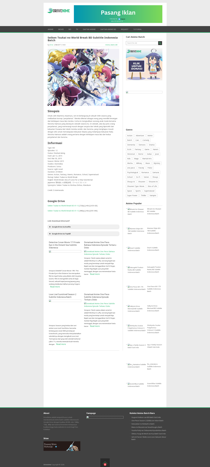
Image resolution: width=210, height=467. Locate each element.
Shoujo (155, 177)
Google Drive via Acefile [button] (61, 227)
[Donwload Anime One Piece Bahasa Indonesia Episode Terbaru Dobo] (100, 254)
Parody (141, 168)
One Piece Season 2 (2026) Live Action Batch (147, 420)
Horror (140, 154)
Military (139, 163)
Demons (142, 145)
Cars (137, 140)
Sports (138, 191)
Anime (50, 29)
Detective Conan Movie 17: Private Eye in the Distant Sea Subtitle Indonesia (64, 245)
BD (70, 29)
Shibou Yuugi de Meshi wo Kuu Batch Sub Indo (148, 434)
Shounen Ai (153, 181)
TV (77, 29)
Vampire (153, 195)
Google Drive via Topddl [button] (61, 234)
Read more (55, 286)
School (130, 177)
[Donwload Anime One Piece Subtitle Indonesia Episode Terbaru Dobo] (100, 306)
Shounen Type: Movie (135, 186)
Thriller (143, 195)
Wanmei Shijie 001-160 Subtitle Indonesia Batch (154, 230)
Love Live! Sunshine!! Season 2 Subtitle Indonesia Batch (62, 295)
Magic (136, 158)
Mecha (130, 163)
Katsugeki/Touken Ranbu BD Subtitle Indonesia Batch (154, 269)
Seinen (146, 177)
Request (124, 29)
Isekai (149, 154)
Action (129, 135)
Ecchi (129, 149)
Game (147, 149)
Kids (129, 158)
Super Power (132, 195)
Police (150, 168)
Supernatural (149, 191)
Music (147, 163)
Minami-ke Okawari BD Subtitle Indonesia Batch (154, 211)
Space (129, 191)
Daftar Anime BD (108, 29)
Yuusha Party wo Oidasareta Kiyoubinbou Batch (148, 430)
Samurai (156, 172)
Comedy (146, 140)
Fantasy (138, 149)
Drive (51, 45)
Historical (131, 154)
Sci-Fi (138, 177)
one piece (131, 168)
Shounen (141, 181)
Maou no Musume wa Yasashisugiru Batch (146, 427)
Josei (157, 154)
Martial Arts (147, 158)
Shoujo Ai (131, 181)
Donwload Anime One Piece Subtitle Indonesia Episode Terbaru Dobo (96, 297)
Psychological (132, 172)
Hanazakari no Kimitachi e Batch (142, 424)
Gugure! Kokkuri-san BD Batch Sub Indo (146, 417)
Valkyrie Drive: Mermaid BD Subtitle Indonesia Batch (154, 308)
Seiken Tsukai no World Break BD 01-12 (63, 205)
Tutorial (137, 29)
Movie (61, 29)
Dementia (131, 145)
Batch (113, 45)
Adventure (140, 135)
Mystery (157, 163)
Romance (145, 172)
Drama (151, 145)
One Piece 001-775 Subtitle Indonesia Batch (154, 288)
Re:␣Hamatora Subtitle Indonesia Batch (154, 366)
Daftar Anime (89, 29)
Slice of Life (152, 186)
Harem (155, 149)
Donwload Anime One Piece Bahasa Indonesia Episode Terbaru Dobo (100, 245)
